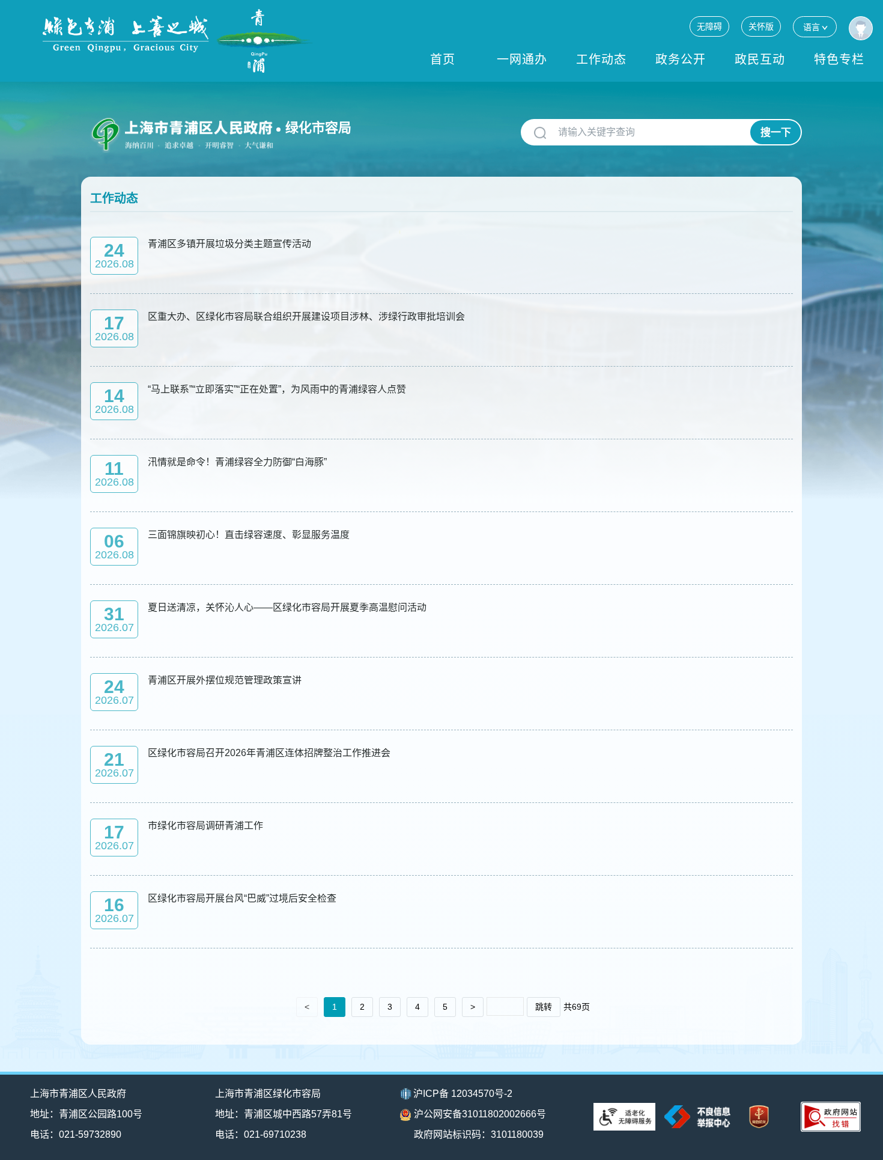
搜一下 (775, 132)
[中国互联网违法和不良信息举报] (697, 1116)
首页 (442, 59)
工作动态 (601, 59)
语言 (811, 27)
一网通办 (522, 59)
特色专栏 (839, 59)
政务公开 (680, 59)
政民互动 (760, 59)
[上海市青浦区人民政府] (178, 41)
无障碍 (709, 26)
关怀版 (761, 26)
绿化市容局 (318, 127)
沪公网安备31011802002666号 (480, 1114)
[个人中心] (861, 28)
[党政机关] (758, 1117)
